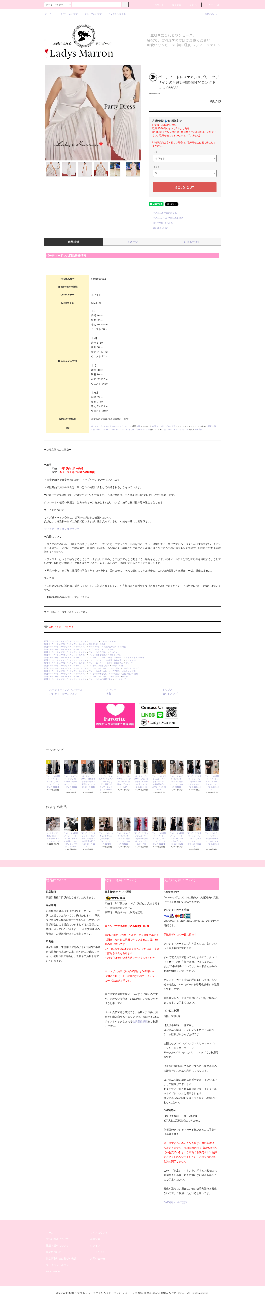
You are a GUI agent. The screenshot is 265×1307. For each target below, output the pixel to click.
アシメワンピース (102, 429)
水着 (108, 693)
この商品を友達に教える (165, 213)
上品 (164, 429)
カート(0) (214, 5)
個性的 (125, 676)
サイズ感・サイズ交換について (62, 528)
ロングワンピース (124, 426)
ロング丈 (171, 426)
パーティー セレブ (118, 666)
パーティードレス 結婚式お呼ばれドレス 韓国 (108, 647)
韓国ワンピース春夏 (97, 644)
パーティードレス (98, 426)
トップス (167, 689)
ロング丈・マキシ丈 (109, 641)
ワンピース (93, 641)
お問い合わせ (211, 14)
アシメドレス (115, 429)
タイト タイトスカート (135, 658)
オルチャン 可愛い (129, 671)
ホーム (48, 14)
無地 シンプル (115, 655)
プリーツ (138, 429)
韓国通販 (198, 429)
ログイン (194, 5)
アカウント (158, 5)
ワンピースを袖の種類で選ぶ (100, 679)
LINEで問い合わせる (163, 223)
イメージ (132, 241)
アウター (111, 689)
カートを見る (97, 1252)
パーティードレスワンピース (65, 689)
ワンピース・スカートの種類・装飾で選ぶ (106, 658)
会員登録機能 (140, 1021)
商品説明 (73, 241)
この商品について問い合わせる (168, 218)
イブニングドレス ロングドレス (102, 649)
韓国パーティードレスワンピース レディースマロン (65, 641)
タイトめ (146, 429)
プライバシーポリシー (58, 1265)
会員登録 (177, 5)
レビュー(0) (191, 241)
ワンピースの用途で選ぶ (99, 666)
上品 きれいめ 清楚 (130, 674)
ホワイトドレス (182, 429)
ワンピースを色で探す (98, 652)
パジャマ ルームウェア (63, 693)
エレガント (170, 429)
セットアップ (170, 693)
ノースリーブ (162, 426)
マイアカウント (99, 1232)
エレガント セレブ (130, 668)
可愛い (210, 426)
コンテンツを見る (117, 14)
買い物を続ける (160, 228)
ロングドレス (111, 426)
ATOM (56, 1271)
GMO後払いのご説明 (175, 1202)
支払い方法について (57, 1239)
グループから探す (93, 14)
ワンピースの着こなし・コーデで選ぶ (104, 668)
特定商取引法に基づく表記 (61, 1258)
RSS (48, 1271)
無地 (138, 426)
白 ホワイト (114, 652)
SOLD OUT (184, 187)
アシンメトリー (128, 429)
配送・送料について (57, 1245)
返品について (53, 1252)
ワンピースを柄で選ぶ (98, 655)
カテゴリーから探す (68, 14)
